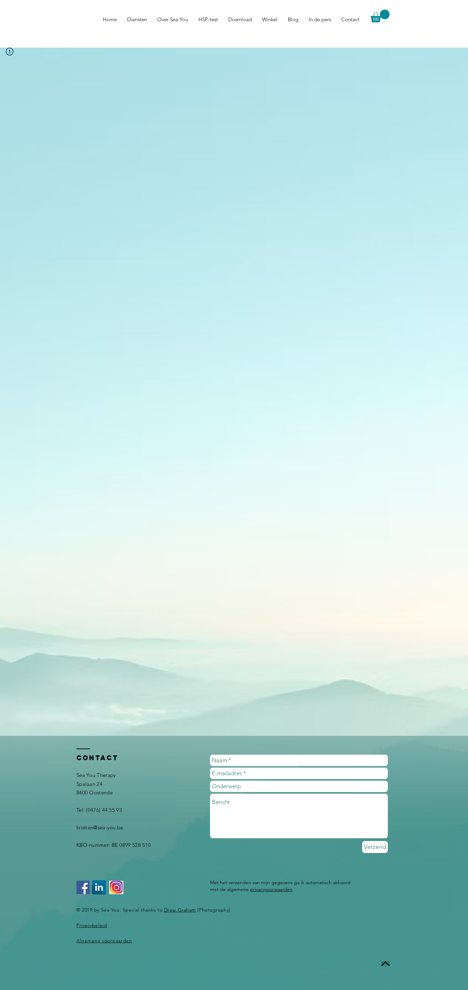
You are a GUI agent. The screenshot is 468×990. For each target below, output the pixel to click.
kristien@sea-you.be (99, 827)
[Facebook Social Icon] (83, 887)
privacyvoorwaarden (271, 889)
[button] (380, 16)
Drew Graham (180, 910)
